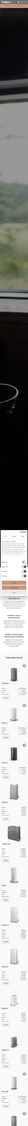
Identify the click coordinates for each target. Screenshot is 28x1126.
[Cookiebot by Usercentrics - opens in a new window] (20, 532)
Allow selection (14, 587)
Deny (14, 592)
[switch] (24, 567)
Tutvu (6, 698)
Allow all (14, 582)
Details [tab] (14, 536)
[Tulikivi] (8, 2)
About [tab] (23, 536)
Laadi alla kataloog (12, 6)
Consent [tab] (5, 536)
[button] (22, 2)
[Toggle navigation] (25, 2)
